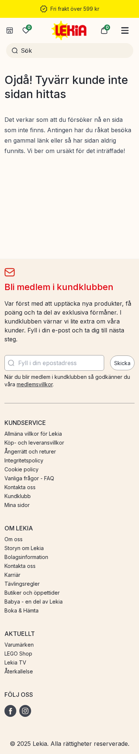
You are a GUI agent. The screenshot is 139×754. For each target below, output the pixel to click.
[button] (104, 30)
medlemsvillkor (35, 384)
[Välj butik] (9, 30)
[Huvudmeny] (125, 30)
